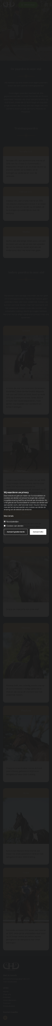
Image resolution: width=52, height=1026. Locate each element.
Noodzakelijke (12, 521)
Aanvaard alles (38, 532)
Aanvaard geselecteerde (16, 532)
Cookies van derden (14, 526)
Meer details (9, 516)
